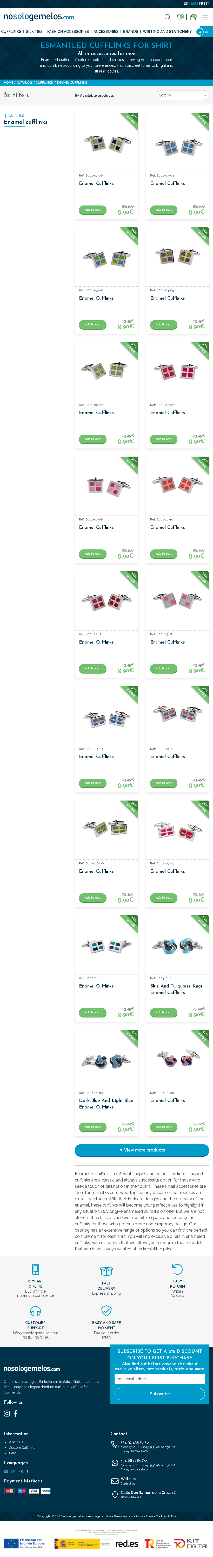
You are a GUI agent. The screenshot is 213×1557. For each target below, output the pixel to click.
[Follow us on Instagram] (7, 1413)
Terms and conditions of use (133, 1516)
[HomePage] (39, 17)
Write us (128, 1481)
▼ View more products (142, 1150)
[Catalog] (205, 17)
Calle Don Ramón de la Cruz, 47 (148, 1495)
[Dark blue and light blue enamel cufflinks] (106, 1061)
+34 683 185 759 (148, 1464)
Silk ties (34, 31)
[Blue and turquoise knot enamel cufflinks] (177, 946)
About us (16, 1442)
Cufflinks (11, 31)
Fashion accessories (68, 31)
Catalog (24, 82)
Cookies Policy (166, 1516)
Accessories (106, 31)
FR (201, 3)
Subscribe (160, 1393)
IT (207, 3)
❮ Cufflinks (14, 115)
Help (12, 1453)
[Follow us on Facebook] (16, 1413)
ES (186, 3)
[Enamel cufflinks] (106, 144)
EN (193, 3)
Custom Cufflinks (22, 1448)
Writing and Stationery (167, 31)
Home (8, 82)
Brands (130, 31)
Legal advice (102, 1516)
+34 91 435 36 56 (148, 1446)
